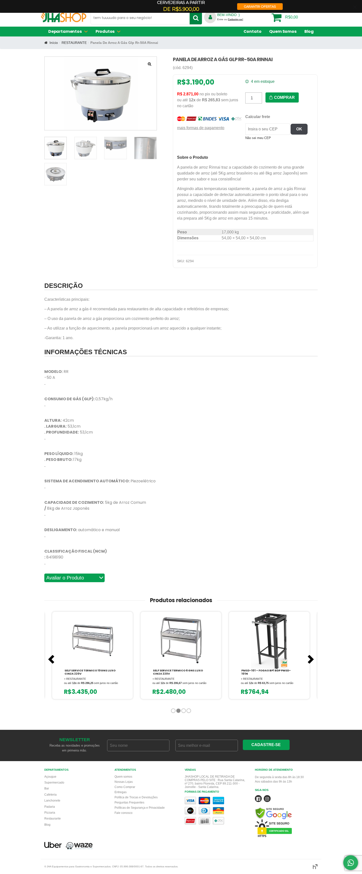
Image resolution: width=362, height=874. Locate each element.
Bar (46, 788)
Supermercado (54, 782)
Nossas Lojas (124, 782)
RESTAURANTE (74, 43)
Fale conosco (123, 813)
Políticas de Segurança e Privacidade (140, 807)
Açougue (50, 776)
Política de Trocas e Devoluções (136, 797)
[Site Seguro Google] (286, 807)
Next (310, 659)
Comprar (284, 97)
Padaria (49, 806)
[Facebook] (258, 799)
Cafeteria (50, 794)
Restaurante (52, 818)
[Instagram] (267, 799)
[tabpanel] (92, 655)
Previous (51, 659)
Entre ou (230, 19)
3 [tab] (184, 712)
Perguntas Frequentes (129, 802)
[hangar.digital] (315, 866)
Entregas (121, 792)
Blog (309, 31)
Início (53, 43)
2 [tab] (179, 712)
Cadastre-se (266, 745)
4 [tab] (189, 712)
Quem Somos (282, 31)
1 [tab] (174, 712)
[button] (149, 64)
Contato (253, 31)
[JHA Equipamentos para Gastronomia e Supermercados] (64, 19)
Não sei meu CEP (258, 138)
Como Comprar (125, 787)
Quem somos (123, 776)
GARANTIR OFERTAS (260, 6)
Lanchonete (52, 800)
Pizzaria (49, 812)
